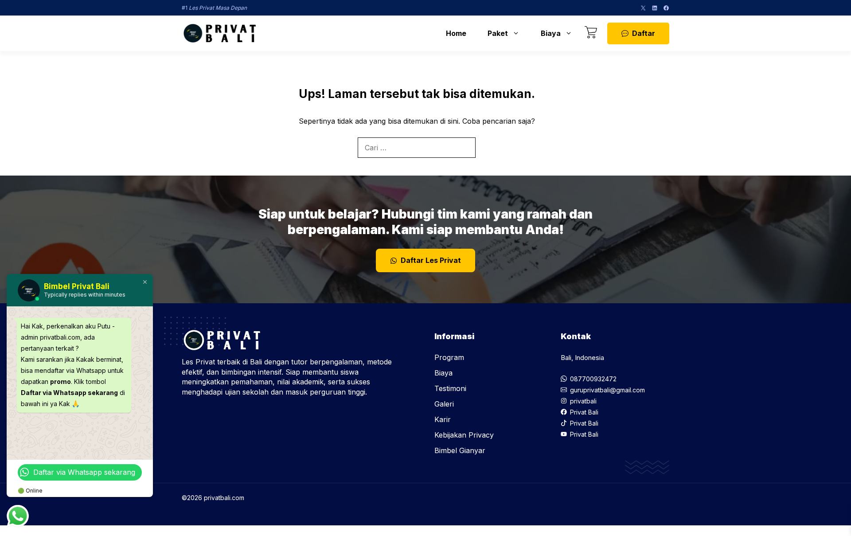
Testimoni (450, 388)
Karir (442, 419)
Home (456, 33)
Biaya (551, 33)
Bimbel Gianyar (459, 450)
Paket (498, 33)
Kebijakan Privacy (464, 434)
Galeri (444, 403)
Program (449, 357)
